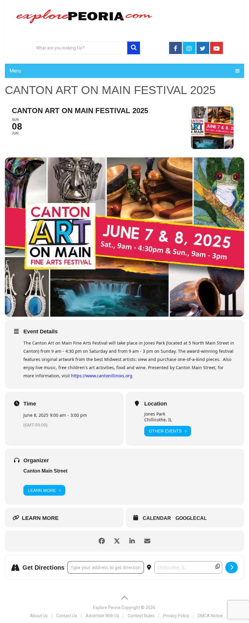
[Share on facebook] (101, 541)
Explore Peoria (107, 607)
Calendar (157, 518)
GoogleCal (191, 518)
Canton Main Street (45, 470)
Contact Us (66, 615)
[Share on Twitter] (116, 541)
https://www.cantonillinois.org (101, 376)
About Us (39, 615)
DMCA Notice (210, 615)
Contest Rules (141, 615)
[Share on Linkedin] (132, 541)
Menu (15, 71)
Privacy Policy (176, 615)
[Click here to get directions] (231, 567)
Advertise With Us (102, 615)
